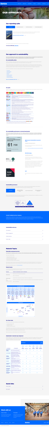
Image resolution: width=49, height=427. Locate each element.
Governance (8, 70)
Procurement (15, 412)
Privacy (10, 422)
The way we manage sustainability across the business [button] (20, 191)
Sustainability (29, 3)
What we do (24, 3)
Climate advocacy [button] (9, 236)
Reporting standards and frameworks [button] (38, 190)
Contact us (2, 422)
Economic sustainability (10, 77)
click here (16, 45)
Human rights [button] (8, 239)
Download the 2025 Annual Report (18, 35)
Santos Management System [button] (29, 190)
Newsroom (39, 3)
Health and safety (9, 71)
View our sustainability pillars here (11, 79)
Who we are (19, 3)
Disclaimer (13, 422)
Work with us (44, 3)
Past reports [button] (8, 389)
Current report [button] (8, 386)
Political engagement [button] (9, 233)
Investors (34, 3)
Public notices (6, 422)
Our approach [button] (8, 230)
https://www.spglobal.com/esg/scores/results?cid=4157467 (35, 148)
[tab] (10, 27)
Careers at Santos (4, 412)
